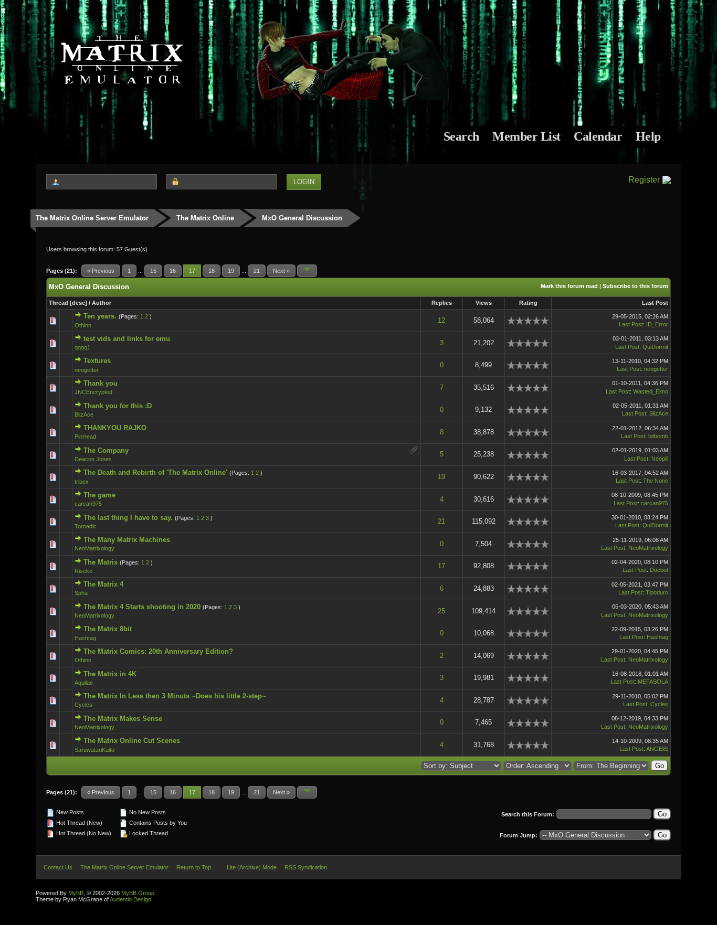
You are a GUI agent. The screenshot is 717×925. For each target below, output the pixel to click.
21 (257, 271)
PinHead (85, 436)
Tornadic (86, 526)
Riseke (83, 571)
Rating (528, 303)
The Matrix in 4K (109, 674)
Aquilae (84, 682)
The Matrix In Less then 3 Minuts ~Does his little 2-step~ (174, 696)
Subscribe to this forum (635, 286)
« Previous (100, 271)
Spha (81, 593)
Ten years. (100, 316)
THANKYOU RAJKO (114, 428)
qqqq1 (82, 347)
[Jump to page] (307, 270)
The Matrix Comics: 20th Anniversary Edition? (158, 651)
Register (644, 179)
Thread (58, 303)
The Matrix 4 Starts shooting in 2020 (142, 607)
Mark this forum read (569, 286)
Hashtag (85, 638)
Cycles (83, 704)
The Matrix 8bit (107, 629)
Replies (441, 303)
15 (153, 271)
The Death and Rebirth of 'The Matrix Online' (155, 472)
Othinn (83, 325)
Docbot (659, 570)
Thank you (100, 383)
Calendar (598, 136)
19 (231, 271)
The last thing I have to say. (128, 518)
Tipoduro (657, 592)
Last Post (655, 303)
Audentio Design (130, 899)
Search (461, 136)
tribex (82, 482)
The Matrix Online (205, 218)
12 (441, 320)
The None (655, 480)
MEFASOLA (653, 681)
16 (173, 271)
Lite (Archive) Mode (252, 867)
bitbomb (658, 436)
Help (648, 136)
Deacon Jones (93, 459)
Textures (97, 361)
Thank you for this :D (117, 406)
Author (101, 303)
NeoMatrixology (94, 548)
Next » (281, 271)
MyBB (75, 893)
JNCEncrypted (93, 392)
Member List (526, 136)
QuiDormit (655, 347)
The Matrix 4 (103, 584)
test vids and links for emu (126, 339)
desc (78, 303)
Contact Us (58, 867)
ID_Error (657, 324)
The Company (106, 450)
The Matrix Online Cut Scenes (131, 741)
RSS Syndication (305, 867)
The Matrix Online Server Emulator (92, 218)
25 (441, 611)
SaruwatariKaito (94, 750)
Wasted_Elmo (650, 391)
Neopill (659, 458)
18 (211, 271)
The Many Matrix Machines (126, 540)
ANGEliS (657, 749)
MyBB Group (137, 893)
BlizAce (84, 414)
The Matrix (100, 562)
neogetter (87, 370)
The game (99, 495)
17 (441, 566)
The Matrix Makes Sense (122, 718)
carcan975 (88, 504)
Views (484, 303)
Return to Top (193, 867)
